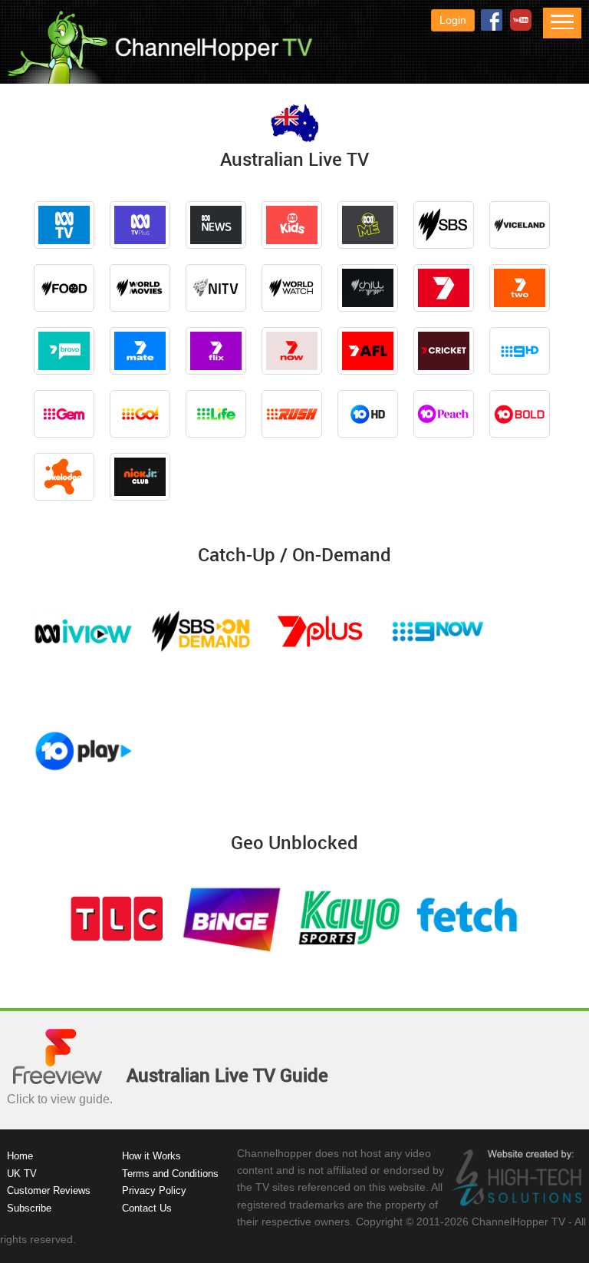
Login (452, 20)
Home (20, 1156)
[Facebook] (488, 20)
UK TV (22, 1173)
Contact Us (147, 1208)
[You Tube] (517, 20)
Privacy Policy (154, 1190)
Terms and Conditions (170, 1173)
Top (552, 1226)
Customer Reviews (48, 1190)
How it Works (151, 1156)
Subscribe (29, 1208)
